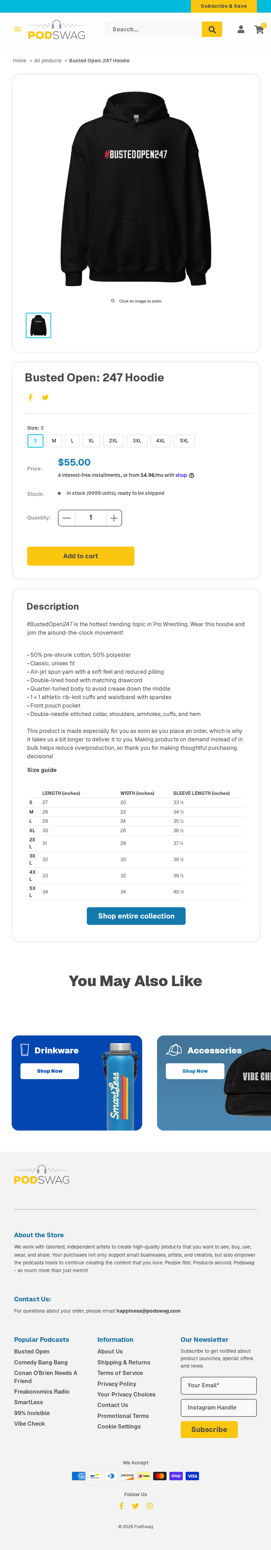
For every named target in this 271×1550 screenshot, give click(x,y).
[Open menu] (17, 29)
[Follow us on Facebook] (121, 1506)
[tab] (38, 325)
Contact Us (112, 1405)
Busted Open (32, 1351)
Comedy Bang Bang (41, 1362)
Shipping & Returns (123, 1362)
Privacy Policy (116, 1384)
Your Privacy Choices (126, 1394)
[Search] (212, 29)
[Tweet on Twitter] (45, 397)
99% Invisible (32, 1413)
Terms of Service (120, 1373)
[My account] (241, 29)
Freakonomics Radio (42, 1391)
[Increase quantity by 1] (114, 518)
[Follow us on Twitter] (135, 1506)
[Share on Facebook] (30, 397)
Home (19, 60)
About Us (110, 1351)
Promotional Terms (123, 1416)
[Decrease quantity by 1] (67, 518)
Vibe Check (29, 1423)
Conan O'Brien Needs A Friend (45, 1376)
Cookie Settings (119, 1426)
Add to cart (80, 556)
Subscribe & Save (224, 6)
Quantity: (39, 517)
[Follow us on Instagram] (149, 1506)
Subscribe (209, 1429)
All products (47, 60)
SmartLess (28, 1402)
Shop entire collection (136, 916)
